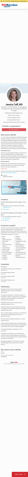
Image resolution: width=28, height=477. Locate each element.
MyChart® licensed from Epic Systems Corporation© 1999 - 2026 (14, 363)
